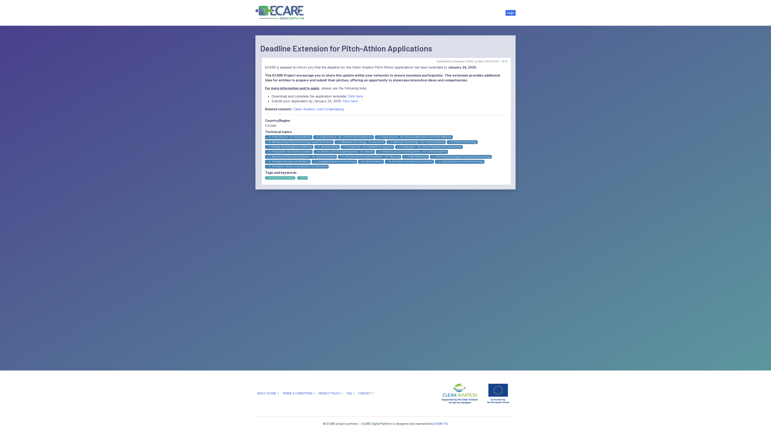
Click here (355, 96)
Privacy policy (329, 393)
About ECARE (266, 393)
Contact (364, 393)
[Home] (281, 13)
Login (510, 12)
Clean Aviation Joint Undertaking (319, 109)
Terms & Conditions (297, 393)
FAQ (349, 393)
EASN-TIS (441, 423)
